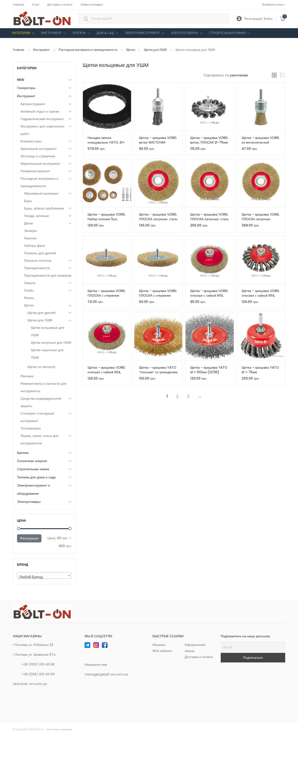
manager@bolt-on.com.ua (106, 674)
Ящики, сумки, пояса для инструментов (39, 439)
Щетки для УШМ (155, 50)
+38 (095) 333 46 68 (37, 664)
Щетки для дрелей (41, 312)
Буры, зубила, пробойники (44, 208)
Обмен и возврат (92, 5)
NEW (20, 79)
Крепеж (79, 33)
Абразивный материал (41, 193)
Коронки (30, 238)
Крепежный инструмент (38, 148)
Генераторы (26, 88)
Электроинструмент (142, 33)
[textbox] (44, 577)
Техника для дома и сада (36, 477)
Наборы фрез (34, 245)
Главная (18, 5)
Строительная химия (227, 33)
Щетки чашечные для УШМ (47, 354)
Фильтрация (29, 538)
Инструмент (51, 33)
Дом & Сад (105, 33)
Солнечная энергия (32, 461)
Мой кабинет (162, 650)
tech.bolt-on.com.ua (30, 684)
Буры (28, 201)
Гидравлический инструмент (42, 119)
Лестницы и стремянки (37, 156)
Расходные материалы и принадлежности (88, 50)
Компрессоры (30, 141)
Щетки (130, 50)
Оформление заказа (195, 647)
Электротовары (184, 33)
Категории (21, 33)
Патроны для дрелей (40, 253)
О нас (36, 5)
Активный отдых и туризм (39, 111)
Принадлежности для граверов (47, 275)
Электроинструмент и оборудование (33, 489)
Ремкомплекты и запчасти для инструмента (43, 387)
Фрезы (29, 297)
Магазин (158, 644)
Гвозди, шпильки (36, 215)
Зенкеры (30, 230)
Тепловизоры (30, 428)
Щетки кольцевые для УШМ (47, 331)
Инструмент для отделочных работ (42, 130)
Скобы (29, 290)
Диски (28, 223)
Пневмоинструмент (35, 171)
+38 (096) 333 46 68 (37, 674)
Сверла (29, 283)
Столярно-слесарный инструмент (37, 417)
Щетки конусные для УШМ (51, 342)
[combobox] (154, 19)
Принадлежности (37, 268)
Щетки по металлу (41, 366)
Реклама (27, 376)
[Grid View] (274, 75)
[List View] (282, 75)
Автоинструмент (32, 104)
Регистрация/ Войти (258, 19)
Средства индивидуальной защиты (40, 402)
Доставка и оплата (59, 5)
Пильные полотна (37, 260)
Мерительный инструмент (40, 163)
